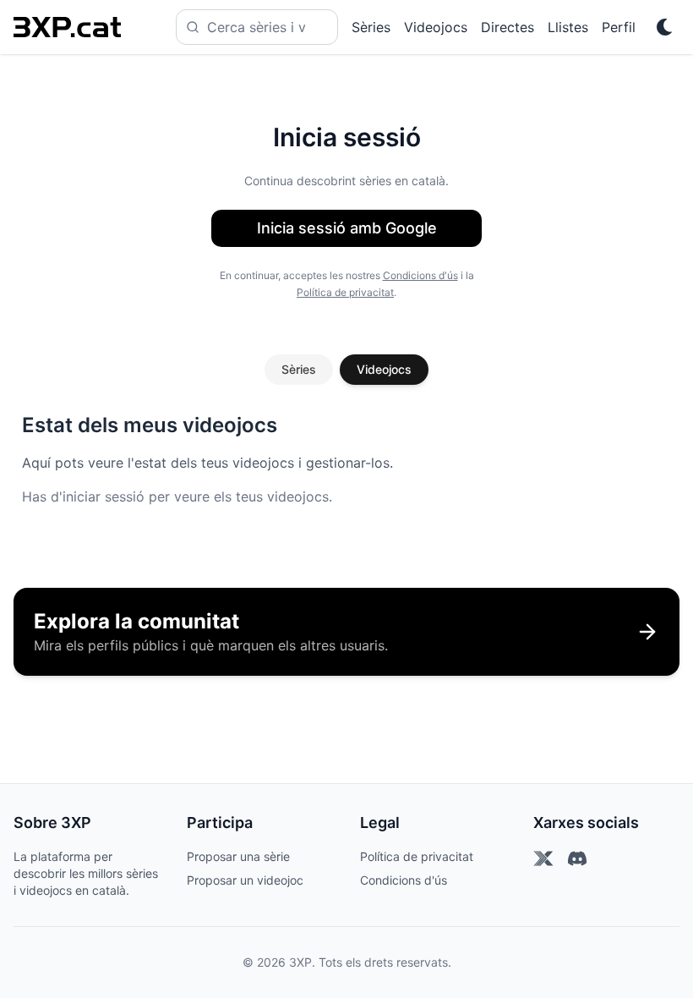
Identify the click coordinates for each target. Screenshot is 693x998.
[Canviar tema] (664, 27)
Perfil (619, 27)
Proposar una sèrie (238, 856)
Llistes (568, 27)
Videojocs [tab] (384, 369)
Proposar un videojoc (245, 880)
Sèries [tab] (298, 369)
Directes (507, 27)
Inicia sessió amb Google (347, 228)
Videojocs (435, 27)
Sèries (371, 27)
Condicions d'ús (420, 275)
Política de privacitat (345, 292)
